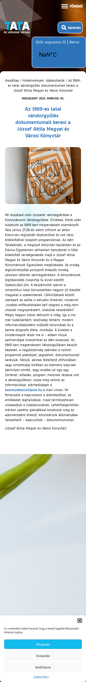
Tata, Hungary (58, 55)
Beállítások (43, 667)
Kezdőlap (12, 80)
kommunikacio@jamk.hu (23, 390)
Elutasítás (43, 656)
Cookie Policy (41, 676)
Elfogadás (43, 644)
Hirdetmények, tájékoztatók (44, 80)
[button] (80, 620)
